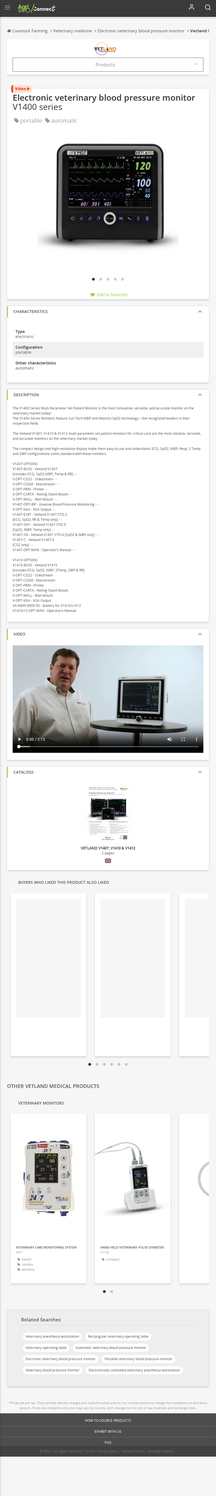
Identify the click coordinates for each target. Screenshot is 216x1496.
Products (105, 65)
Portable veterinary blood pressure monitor (138, 1359)
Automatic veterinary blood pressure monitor (111, 1347)
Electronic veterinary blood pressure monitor (61, 1359)
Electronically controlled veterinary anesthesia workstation (134, 1370)
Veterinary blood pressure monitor (53, 1370)
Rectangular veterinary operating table (118, 1336)
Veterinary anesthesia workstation (52, 1336)
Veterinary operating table (46, 1347)
